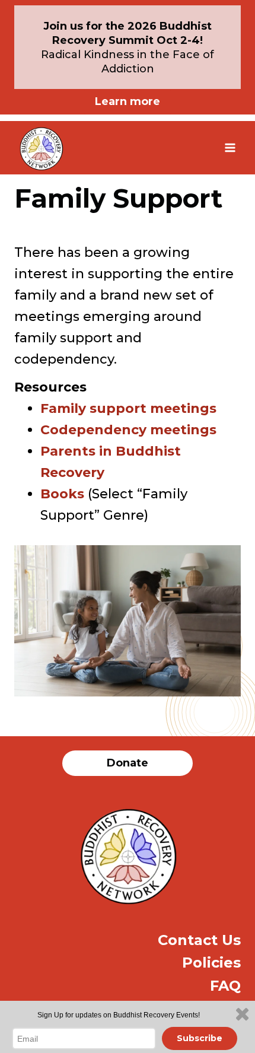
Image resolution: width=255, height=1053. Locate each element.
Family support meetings (128, 408)
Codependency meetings (128, 430)
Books (62, 494)
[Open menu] (230, 147)
